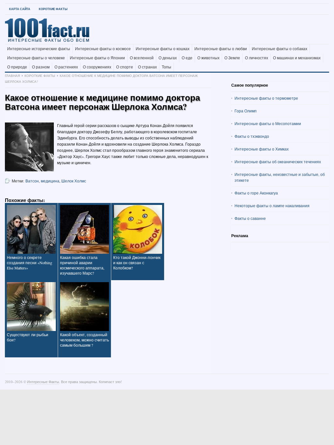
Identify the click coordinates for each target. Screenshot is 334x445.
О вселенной (142, 58)
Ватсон (32, 180)
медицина (50, 180)
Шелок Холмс (73, 180)
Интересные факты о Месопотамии (268, 123)
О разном (41, 67)
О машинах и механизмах (297, 58)
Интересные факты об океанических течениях (278, 161)
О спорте (124, 67)
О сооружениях (97, 67)
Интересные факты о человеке (36, 58)
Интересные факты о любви (220, 49)
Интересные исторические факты (38, 49)
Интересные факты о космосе (103, 49)
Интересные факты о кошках (163, 49)
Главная (12, 75)
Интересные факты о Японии (97, 58)
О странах (147, 67)
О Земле (232, 58)
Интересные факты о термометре (266, 98)
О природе (17, 67)
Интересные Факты (43, 381)
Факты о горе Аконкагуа (256, 192)
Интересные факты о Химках (262, 148)
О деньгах (168, 58)
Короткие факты (53, 9)
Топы (166, 67)
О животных (208, 58)
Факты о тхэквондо (252, 136)
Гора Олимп (246, 110)
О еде (187, 58)
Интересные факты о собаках (279, 49)
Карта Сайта (19, 9)
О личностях (256, 58)
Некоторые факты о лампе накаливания (272, 205)
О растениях (66, 67)
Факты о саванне (250, 218)
